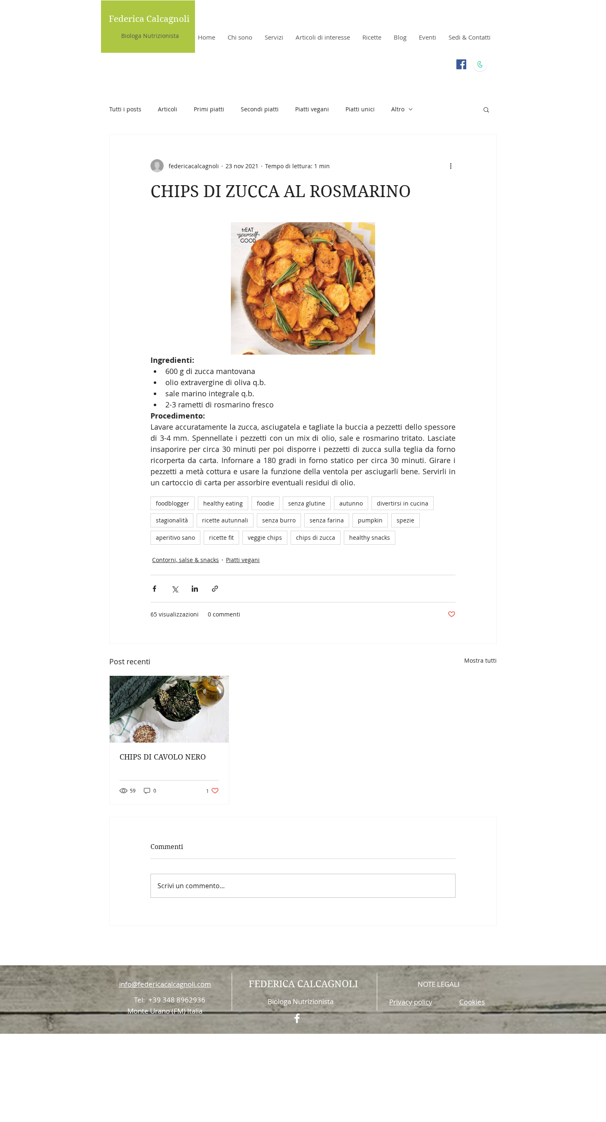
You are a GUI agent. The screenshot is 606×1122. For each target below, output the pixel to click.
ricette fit (221, 537)
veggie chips (265, 537)
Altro (397, 109)
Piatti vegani (312, 109)
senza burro (279, 520)
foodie (265, 503)
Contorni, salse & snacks (185, 560)
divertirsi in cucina (402, 503)
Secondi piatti (260, 109)
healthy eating (223, 503)
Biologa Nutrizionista (150, 36)
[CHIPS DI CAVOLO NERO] (169, 709)
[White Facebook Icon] (297, 1018)
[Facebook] (461, 64)
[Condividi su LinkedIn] (195, 589)
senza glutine (306, 503)
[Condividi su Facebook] (154, 589)
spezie (405, 520)
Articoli (167, 109)
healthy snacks (369, 537)
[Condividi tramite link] (215, 589)
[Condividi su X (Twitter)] (175, 589)
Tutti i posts (125, 109)
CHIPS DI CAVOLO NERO (163, 757)
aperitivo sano (175, 537)
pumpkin (370, 520)
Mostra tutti (480, 660)
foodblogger (172, 503)
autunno (351, 503)
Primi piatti (209, 109)
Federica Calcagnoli (149, 19)
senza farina (327, 520)
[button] (486, 109)
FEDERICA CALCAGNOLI (303, 984)
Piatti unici (360, 109)
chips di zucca (315, 537)
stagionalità (172, 520)
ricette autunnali (225, 520)
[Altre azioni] (451, 166)
